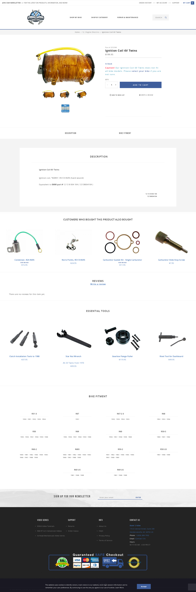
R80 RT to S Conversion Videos (49, 531)
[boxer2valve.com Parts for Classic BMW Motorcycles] (35, 17)
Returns (71, 526)
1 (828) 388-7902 (142, 535)
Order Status (73, 531)
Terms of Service (105, 540)
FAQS (101, 531)
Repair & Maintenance (127, 17)
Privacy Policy (104, 536)
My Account (162, 3)
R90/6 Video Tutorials (45, 526)
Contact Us (140, 538)
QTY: (107, 80)
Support (175, 3)
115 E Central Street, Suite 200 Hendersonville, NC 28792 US (142, 528)
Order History (145, 3)
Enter (138, 497)
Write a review (98, 284)
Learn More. (119, 588)
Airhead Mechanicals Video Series (51, 536)
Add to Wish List (118, 95)
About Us (102, 526)
